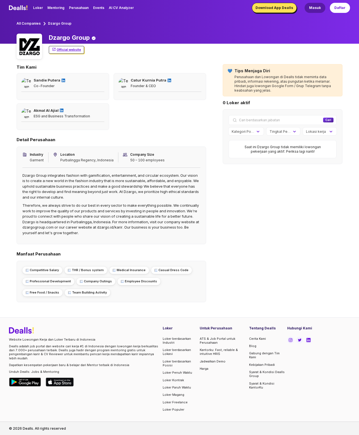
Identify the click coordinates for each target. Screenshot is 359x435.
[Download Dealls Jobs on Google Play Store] (25, 382)
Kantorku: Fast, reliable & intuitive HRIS (219, 352)
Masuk (315, 8)
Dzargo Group (60, 23)
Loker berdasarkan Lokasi (177, 352)
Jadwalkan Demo (212, 361)
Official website (69, 50)
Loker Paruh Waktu (177, 387)
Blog (252, 346)
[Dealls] (19, 7)
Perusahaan (79, 8)
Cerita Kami (257, 339)
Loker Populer (173, 409)
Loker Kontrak (173, 380)
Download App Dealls (274, 8)
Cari (328, 120)
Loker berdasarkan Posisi (177, 363)
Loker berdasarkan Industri (177, 341)
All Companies (29, 23)
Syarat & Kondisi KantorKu (261, 385)
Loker (38, 8)
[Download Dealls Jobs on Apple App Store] (60, 382)
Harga (204, 369)
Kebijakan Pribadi (262, 365)
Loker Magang (173, 395)
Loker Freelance (175, 402)
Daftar (340, 8)
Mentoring (56, 8)
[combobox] (244, 131)
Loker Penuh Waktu (177, 372)
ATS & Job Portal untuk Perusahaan (217, 341)
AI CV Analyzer (121, 8)
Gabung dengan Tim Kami (264, 355)
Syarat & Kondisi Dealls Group (267, 374)
